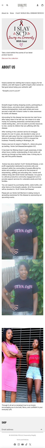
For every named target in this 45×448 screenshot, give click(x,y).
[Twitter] (30, 444)
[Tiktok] (26, 444)
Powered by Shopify (29, 435)
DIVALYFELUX (18, 435)
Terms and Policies (22, 439)
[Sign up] (41, 429)
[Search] (7, 5)
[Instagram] (18, 444)
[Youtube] (22, 444)
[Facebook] (15, 444)
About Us (5, 13)
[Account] (37, 5)
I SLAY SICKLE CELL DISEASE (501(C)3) (29, 13)
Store (12, 13)
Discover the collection (10, 58)
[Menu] (2, 5)
